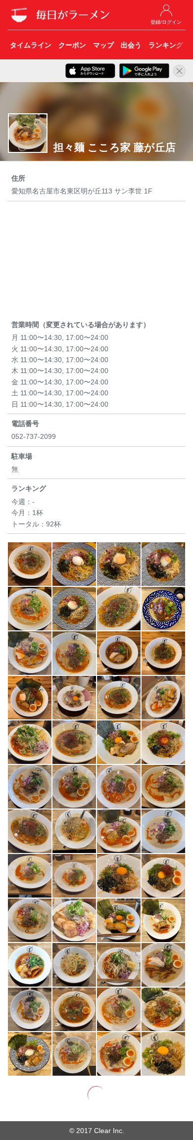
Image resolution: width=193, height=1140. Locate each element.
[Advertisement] (96, 262)
